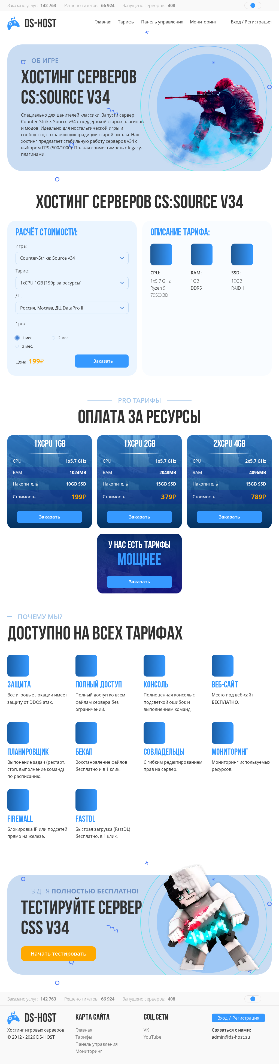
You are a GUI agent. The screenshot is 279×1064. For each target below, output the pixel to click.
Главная (103, 22)
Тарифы (126, 22)
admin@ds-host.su (231, 1037)
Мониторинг (203, 22)
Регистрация (258, 22)
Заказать (103, 361)
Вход (236, 22)
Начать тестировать (58, 953)
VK (146, 1030)
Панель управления (162, 22)
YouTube (152, 1037)
